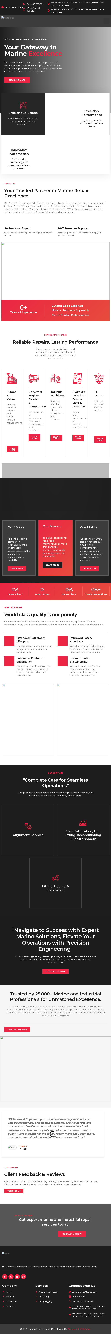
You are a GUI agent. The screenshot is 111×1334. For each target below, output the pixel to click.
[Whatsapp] (11, 1276)
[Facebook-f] (4, 1276)
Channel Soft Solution (79, 1329)
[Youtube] (17, 1276)
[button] (106, 21)
